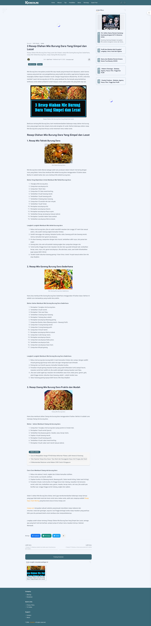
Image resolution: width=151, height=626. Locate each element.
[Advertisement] (62, 25)
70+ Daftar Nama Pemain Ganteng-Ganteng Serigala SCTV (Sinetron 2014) (112, 35)
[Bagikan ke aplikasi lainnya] (63, 536)
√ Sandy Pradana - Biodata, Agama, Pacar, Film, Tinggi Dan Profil (112, 81)
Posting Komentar (58, 557)
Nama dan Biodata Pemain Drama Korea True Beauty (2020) (112, 60)
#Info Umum (32, 64)
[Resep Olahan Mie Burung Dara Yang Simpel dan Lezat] (58, 101)
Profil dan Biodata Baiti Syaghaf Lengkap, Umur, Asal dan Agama (111, 50)
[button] (121, 2)
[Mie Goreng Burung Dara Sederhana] (58, 279)
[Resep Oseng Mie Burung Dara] (58, 400)
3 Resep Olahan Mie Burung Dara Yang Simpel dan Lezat (36, 578)
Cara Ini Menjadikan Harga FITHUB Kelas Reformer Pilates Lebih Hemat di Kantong (57, 456)
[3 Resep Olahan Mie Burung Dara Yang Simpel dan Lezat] (36, 571)
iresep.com (30, 508)
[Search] (124, 2)
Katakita (32, 622)
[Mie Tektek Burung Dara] (58, 153)
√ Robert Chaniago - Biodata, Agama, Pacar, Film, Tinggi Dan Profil (111, 71)
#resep (40, 64)
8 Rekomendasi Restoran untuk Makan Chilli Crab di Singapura (50, 462)
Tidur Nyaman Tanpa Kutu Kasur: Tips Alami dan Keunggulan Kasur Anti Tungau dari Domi (59, 459)
